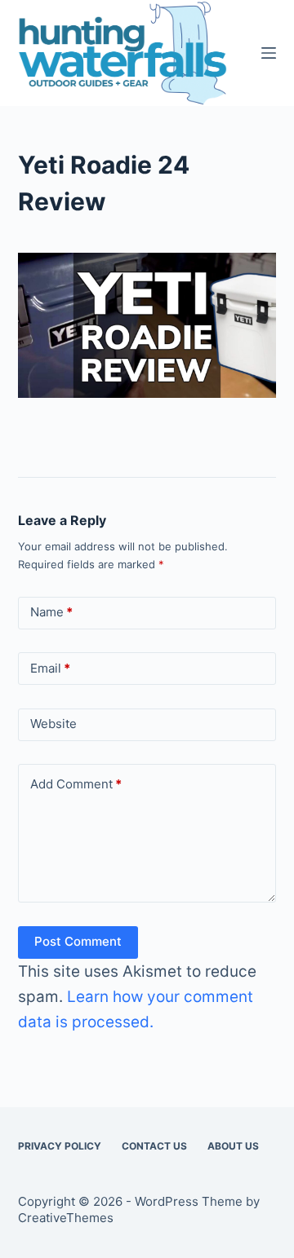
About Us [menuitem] (233, 1146)
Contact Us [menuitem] (154, 1146)
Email (50, 668)
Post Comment (78, 941)
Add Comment (76, 784)
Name (51, 612)
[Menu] (268, 53)
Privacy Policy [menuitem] (59, 1146)
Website (53, 723)
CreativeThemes (66, 1217)
